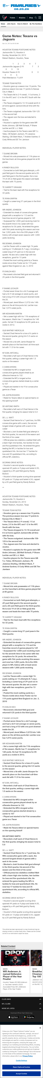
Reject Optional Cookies (21, 1067)
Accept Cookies (21, 1074)
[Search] (36, 17)
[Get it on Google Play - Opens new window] (29, 1018)
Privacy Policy (28, 1056)
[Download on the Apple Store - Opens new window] (13, 1017)
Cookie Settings (21, 1060)
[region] (21, 1051)
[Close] (40, 1027)
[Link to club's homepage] (4, 16)
